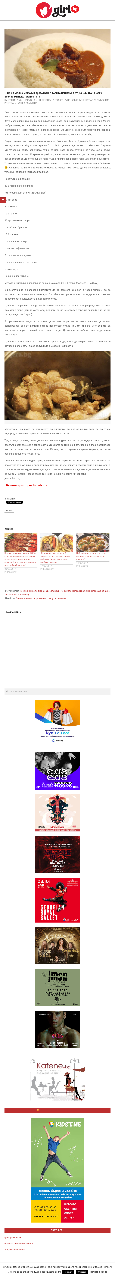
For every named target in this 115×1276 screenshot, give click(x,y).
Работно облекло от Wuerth (18, 1243)
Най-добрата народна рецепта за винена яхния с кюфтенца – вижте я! (91, 556)
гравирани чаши (12, 1237)
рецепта (9, 103)
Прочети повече (98, 1271)
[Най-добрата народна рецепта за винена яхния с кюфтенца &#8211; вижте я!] (92, 542)
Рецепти (46, 100)
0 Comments (30, 103)
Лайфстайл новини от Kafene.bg (58, 1110)
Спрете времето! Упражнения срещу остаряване (41, 598)
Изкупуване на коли (14, 1249)
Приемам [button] (68, 1272)
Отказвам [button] (82, 1272)
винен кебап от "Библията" (94, 100)
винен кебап (71, 100)
